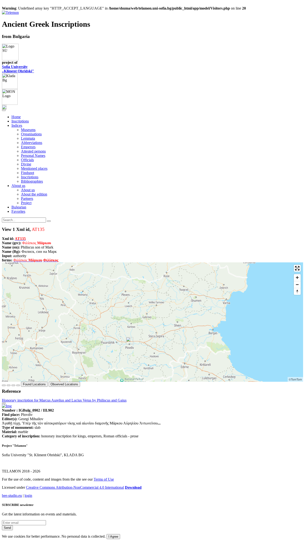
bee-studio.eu (12, 495)
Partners (27, 198)
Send (7, 528)
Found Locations (34, 384)
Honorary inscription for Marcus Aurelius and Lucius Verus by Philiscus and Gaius (64, 400)
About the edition (34, 194)
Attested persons (33, 151)
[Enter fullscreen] (297, 268)
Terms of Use (104, 479)
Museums (28, 130)
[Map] (152, 322)
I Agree (113, 536)
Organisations (31, 134)
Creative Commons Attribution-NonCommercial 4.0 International (75, 487)
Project (26, 203)
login (28, 495)
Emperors (28, 147)
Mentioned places (34, 168)
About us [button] (18, 186)
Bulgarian (18, 207)
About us (28, 190)
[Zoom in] (297, 277)
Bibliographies (32, 181)
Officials (27, 160)
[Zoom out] (297, 284)
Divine (26, 164)
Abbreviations (31, 143)
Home (16, 117)
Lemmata (28, 138)
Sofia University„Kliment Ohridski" (18, 69)
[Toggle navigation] (4, 110)
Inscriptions (20, 121)
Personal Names (33, 156)
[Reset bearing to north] (297, 291)
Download (133, 487)
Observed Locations (64, 384)
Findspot (27, 173)
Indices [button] (16, 125)
